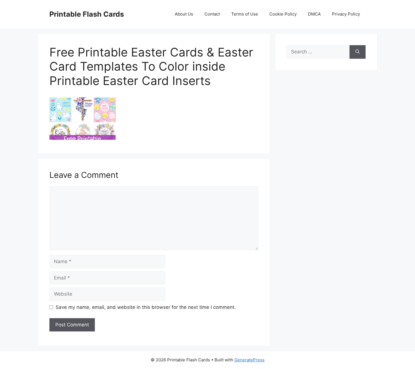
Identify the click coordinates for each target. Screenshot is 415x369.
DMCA (314, 14)
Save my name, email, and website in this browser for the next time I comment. (146, 307)
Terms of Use (244, 14)
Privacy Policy (346, 14)
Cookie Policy (283, 14)
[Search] (358, 52)
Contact (212, 14)
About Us (184, 14)
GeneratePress (249, 360)
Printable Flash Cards (86, 14)
